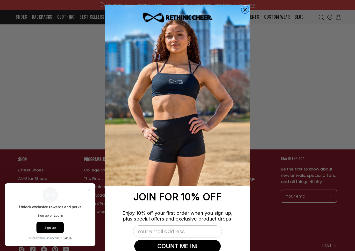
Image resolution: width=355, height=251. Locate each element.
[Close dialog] (245, 10)
